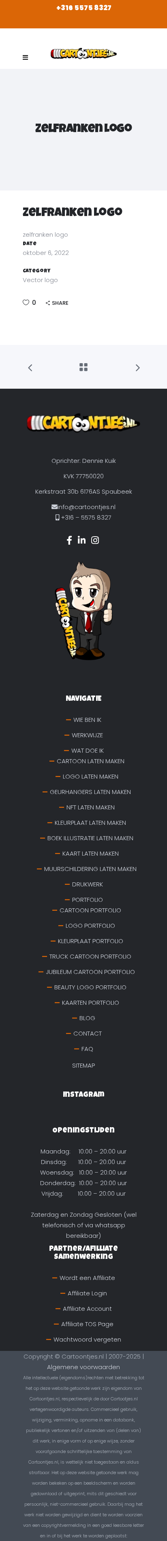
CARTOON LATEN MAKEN (90, 761)
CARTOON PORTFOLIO (90, 910)
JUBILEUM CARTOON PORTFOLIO (90, 971)
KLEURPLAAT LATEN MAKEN (90, 822)
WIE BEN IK (87, 719)
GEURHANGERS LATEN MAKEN (90, 792)
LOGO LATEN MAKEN (90, 776)
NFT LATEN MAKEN (90, 807)
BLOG (87, 1018)
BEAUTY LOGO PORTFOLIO (90, 987)
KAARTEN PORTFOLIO (90, 1002)
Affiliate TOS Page (87, 1324)
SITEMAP (83, 1065)
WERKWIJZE (87, 735)
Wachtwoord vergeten (87, 1339)
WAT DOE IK (87, 750)
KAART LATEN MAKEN (90, 853)
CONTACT (87, 1033)
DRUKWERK (87, 884)
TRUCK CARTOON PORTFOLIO (90, 956)
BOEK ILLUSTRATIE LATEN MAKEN (90, 838)
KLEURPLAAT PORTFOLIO (90, 941)
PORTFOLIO (87, 899)
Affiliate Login (87, 1293)
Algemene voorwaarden (83, 1367)
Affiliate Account (87, 1308)
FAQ (87, 1048)
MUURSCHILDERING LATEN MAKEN (90, 869)
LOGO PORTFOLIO (90, 925)
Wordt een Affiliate (87, 1277)
